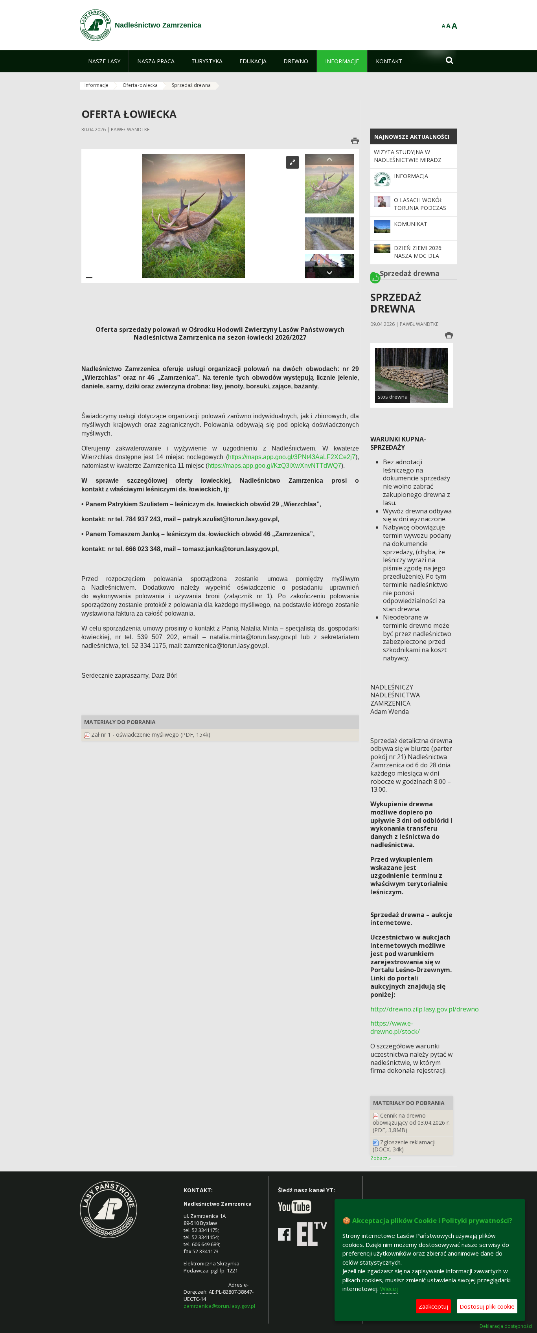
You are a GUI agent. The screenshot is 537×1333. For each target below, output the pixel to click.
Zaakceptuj (433, 1306)
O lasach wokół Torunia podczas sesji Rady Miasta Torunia (420, 212)
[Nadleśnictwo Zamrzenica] (95, 25)
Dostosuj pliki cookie (487, 1306)
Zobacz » (380, 1158)
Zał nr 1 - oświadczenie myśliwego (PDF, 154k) (150, 734)
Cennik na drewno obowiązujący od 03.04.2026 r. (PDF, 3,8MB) (411, 1122)
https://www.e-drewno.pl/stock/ (395, 1027)
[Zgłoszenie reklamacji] (376, 1142)
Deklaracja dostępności (506, 1326)
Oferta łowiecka (140, 85)
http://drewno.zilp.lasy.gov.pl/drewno (424, 1009)
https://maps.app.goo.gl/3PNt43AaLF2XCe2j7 (291, 457)
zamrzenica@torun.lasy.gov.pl (219, 1305)
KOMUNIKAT (410, 224)
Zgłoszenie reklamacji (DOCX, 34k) (404, 1145)
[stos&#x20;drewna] (411, 374)
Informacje (97, 85)
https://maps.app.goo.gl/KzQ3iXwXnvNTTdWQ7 (274, 465)
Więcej (389, 1289)
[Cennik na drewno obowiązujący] (376, 1115)
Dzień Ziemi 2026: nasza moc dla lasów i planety (418, 256)
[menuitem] (104, 61)
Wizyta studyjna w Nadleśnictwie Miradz (407, 156)
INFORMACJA (411, 176)
